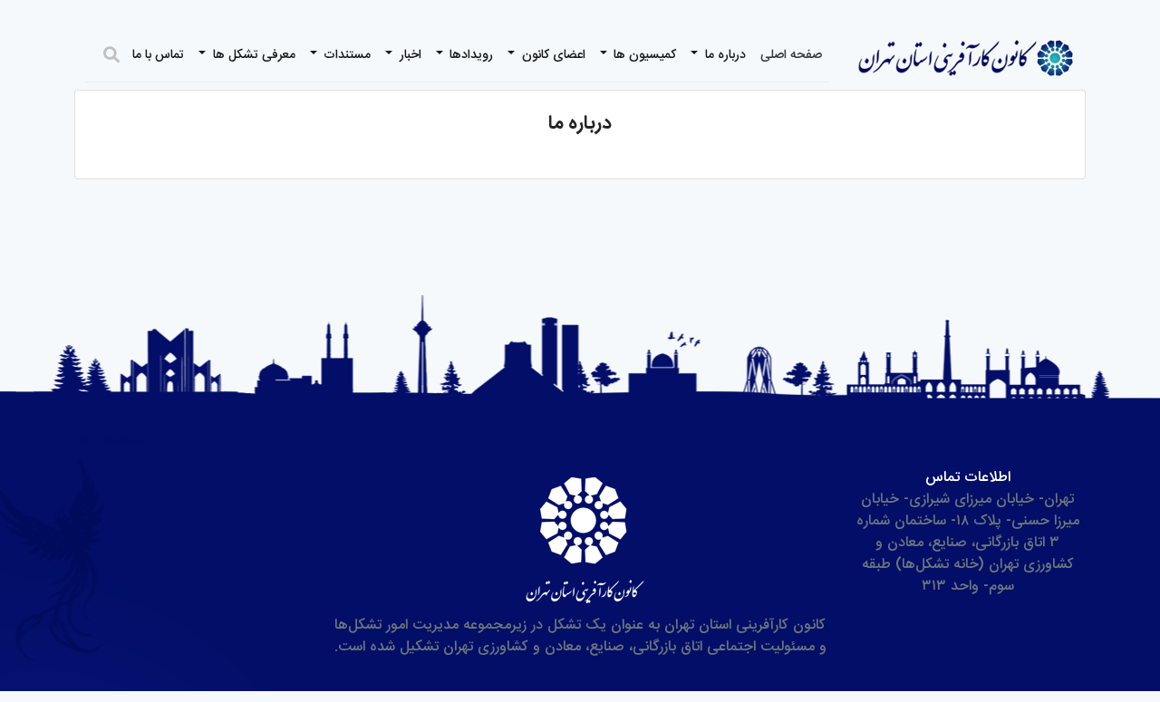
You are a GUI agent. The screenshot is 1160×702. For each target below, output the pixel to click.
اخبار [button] (408, 55)
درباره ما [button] (723, 55)
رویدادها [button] (469, 55)
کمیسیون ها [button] (643, 55)
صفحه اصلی (791, 55)
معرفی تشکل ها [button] (252, 55)
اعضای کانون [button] (551, 55)
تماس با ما (158, 55)
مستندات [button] (345, 55)
